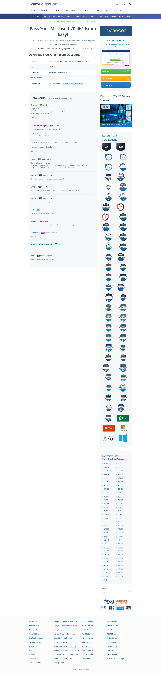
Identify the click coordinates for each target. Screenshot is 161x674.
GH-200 (120, 547)
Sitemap (32, 654)
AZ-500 (120, 496)
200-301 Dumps (87, 626)
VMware (113, 16)
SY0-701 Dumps (87, 622)
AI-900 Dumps (87, 630)
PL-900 (120, 533)
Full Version (107, 85)
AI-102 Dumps (112, 638)
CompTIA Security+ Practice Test (65, 622)
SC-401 (120, 489)
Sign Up (105, 71)
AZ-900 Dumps (87, 646)
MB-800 (120, 540)
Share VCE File (34, 634)
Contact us (117, 11)
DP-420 (106, 558)
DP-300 (106, 529)
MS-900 (106, 573)
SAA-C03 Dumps (113, 626)
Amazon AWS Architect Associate (65, 646)
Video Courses (70, 11)
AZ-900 (120, 485)
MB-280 (120, 562)
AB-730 (106, 504)
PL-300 (120, 474)
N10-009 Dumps (87, 642)
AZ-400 (120, 507)
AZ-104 (106, 463)
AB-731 (120, 500)
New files (56, 11)
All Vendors (33, 622)
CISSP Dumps (86, 659)
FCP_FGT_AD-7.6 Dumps (115, 659)
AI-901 (106, 478)
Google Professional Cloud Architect (66, 654)
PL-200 (106, 533)
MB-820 (106, 547)
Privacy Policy (59, 663)
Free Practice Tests (35, 642)
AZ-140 (106, 518)
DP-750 (106, 522)
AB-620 (120, 493)
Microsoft (47, 16)
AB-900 (106, 474)
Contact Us (33, 659)
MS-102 (106, 493)
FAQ (128, 11)
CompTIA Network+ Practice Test (65, 626)
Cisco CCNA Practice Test (63, 638)
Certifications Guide (36, 638)
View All (129, 16)
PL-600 (120, 558)
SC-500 (106, 485)
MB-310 (106, 540)
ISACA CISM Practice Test (63, 659)
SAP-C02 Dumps (87, 634)
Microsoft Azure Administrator (65, 634)
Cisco (54, 16)
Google (77, 16)
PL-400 (106, 511)
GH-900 (120, 551)
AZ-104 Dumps (112, 622)
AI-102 (106, 536)
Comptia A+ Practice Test (63, 630)
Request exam (102, 11)
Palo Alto (121, 16)
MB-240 (106, 576)
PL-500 (106, 580)
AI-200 (120, 518)
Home (33, 11)
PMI (101, 16)
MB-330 (120, 544)
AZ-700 (106, 496)
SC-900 (106, 514)
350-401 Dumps (112, 646)
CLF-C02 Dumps (87, 654)
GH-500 (106, 565)
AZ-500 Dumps (112, 654)
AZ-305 (120, 467)
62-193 (120, 576)
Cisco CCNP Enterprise (62, 642)
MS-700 (106, 525)
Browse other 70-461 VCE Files (74, 83)
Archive (31, 646)
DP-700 (120, 471)
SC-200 (120, 478)
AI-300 (120, 511)
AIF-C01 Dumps (87, 638)
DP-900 (120, 536)
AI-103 (120, 463)
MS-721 (106, 554)
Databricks (93, 16)
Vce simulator (86, 11)
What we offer (34, 630)
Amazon (69, 16)
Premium (44, 11)
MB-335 (120, 573)
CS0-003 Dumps (112, 650)
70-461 (47, 21)
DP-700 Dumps (112, 630)
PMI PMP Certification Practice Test (66, 650)
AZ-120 (120, 569)
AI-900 (120, 514)
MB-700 (120, 565)
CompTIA (61, 16)
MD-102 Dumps (87, 650)
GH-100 (106, 562)
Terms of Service (35, 663)
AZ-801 (106, 507)
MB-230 (106, 544)
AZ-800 (120, 529)
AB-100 (106, 467)
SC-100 (106, 500)
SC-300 (106, 471)
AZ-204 (120, 525)
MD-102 (120, 482)
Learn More (107, 78)
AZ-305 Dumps (112, 634)
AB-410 (120, 522)
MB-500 (120, 554)
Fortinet (84, 16)
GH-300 (106, 482)
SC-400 (106, 569)
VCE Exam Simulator (113, 44)
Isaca (106, 16)
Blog (30, 650)
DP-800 (120, 504)
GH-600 (106, 551)
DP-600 (106, 489)
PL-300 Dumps (112, 642)
